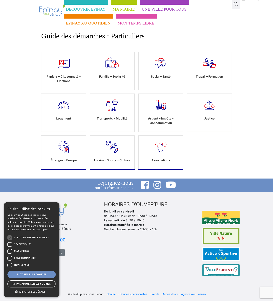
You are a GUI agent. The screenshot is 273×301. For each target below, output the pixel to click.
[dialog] (31, 249)
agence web (188, 294)
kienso (202, 294)
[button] (31, 292)
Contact (112, 294)
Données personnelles (133, 294)
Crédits (154, 294)
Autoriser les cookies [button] (31, 274)
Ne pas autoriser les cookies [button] (31, 283)
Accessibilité (170, 294)
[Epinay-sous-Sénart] (48, 10)
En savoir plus (40, 229)
